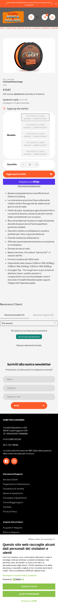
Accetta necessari (29, 594)
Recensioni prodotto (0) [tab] (14, 315)
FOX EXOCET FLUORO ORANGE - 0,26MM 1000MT (35, 117)
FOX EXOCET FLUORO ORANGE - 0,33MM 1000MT (35, 143)
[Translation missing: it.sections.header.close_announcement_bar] (56, 3)
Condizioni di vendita (13, 488)
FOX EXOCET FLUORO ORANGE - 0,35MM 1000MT (35, 152)
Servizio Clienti (10, 479)
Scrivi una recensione (29, 336)
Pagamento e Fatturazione (16, 484)
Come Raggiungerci (13, 502)
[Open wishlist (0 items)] (37, 17)
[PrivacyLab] (18, 579)
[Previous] (6, 3)
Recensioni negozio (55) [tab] (43, 315)
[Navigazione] (52, 17)
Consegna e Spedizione (15, 497)
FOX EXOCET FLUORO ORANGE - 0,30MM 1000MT (35, 135)
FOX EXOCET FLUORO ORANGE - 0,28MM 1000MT (35, 126)
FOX (5, 85)
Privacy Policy (10, 511)
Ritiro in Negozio (11, 532)
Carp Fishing (11, 28)
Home (2, 28)
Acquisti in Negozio (12, 527)
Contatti (7, 507)
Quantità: (12, 164)
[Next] (52, 3)
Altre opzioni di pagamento (29, 186)
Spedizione (19, 94)
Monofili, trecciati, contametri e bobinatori (34, 28)
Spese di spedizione (13, 493)
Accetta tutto (29, 587)
